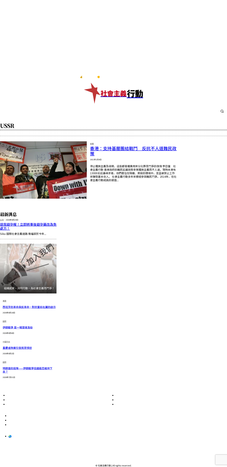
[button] (222, 111)
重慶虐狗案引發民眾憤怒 (17, 348)
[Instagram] (206, 77)
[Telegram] (213, 77)
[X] (220, 77)
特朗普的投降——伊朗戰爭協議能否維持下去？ (27, 369)
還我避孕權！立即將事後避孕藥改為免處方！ (28, 226)
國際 (4, 321)
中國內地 (6, 342)
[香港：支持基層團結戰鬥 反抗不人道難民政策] (43, 170)
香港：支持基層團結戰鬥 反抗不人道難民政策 (133, 150)
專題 (4, 301)
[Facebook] (199, 77)
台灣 (2, 220)
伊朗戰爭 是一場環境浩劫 (18, 327)
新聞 (92, 144)
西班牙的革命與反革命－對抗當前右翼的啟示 (29, 307)
